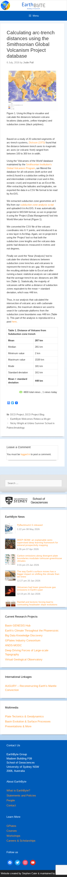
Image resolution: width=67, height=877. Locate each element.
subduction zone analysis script (37, 204)
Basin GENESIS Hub (17, 625)
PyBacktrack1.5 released (30, 525)
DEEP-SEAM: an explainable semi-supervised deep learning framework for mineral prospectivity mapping (37, 542)
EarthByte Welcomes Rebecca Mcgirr (30, 418)
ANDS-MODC (13, 645)
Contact (11, 805)
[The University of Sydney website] (16, 503)
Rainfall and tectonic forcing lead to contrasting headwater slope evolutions (37, 603)
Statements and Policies (21, 795)
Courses (12, 830)
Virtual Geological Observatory (23, 659)
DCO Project (17, 414)
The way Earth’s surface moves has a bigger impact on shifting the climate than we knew (38, 574)
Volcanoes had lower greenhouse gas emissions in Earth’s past (36, 588)
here (14, 321)
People (11, 800)
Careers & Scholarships (21, 840)
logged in (25, 454)
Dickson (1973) (37, 142)
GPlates (11, 825)
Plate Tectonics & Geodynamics (24, 716)
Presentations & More (18, 726)
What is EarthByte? (18, 790)
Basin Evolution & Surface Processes (28, 721)
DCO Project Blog (34, 414)
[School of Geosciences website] (39, 503)
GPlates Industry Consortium (22, 640)
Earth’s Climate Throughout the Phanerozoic (32, 630)
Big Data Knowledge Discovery (24, 635)
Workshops (13, 835)
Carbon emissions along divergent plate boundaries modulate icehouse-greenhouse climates (39, 558)
